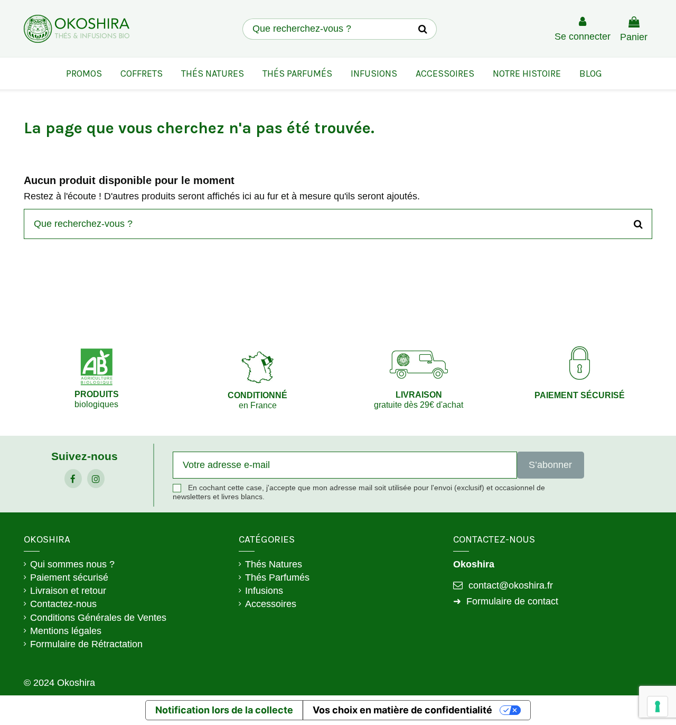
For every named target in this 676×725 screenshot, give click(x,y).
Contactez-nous (63, 604)
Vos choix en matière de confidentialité (402, 709)
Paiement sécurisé (69, 577)
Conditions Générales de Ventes (98, 617)
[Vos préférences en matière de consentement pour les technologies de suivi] (657, 706)
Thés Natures (273, 564)
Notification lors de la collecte (224, 709)
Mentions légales (65, 631)
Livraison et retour (68, 590)
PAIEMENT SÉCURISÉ (579, 395)
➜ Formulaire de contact (505, 601)
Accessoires (270, 604)
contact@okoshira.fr (510, 585)
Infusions (264, 590)
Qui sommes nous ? (72, 564)
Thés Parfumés (277, 577)
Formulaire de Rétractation (86, 644)
